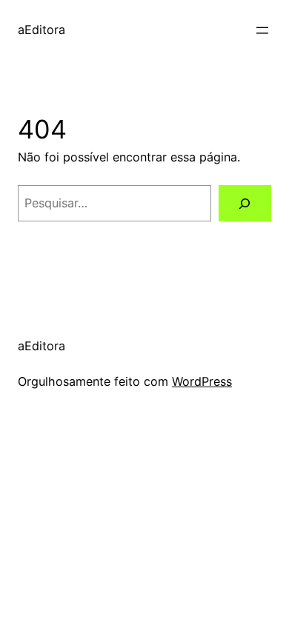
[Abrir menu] (262, 30)
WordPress (202, 381)
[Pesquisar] (245, 203)
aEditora (41, 29)
